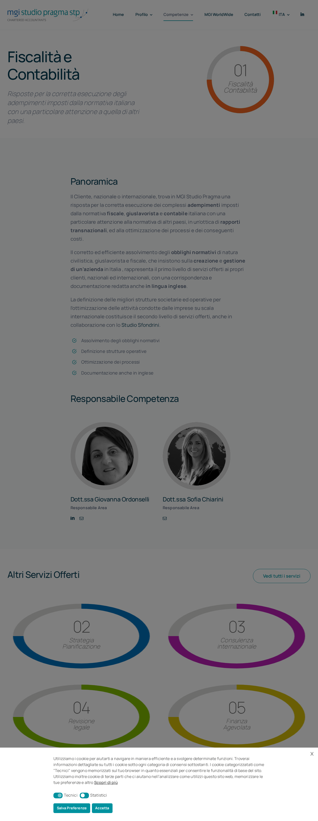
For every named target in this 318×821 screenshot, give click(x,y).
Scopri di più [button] (106, 782)
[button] (58, 795)
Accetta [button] (102, 808)
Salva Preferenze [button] (72, 808)
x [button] (312, 753)
